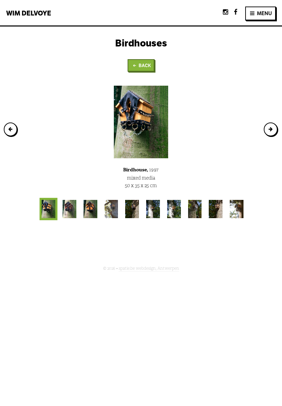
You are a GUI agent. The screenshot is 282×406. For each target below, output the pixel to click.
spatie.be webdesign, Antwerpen (149, 268)
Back (144, 65)
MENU (264, 13)
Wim (28, 13)
